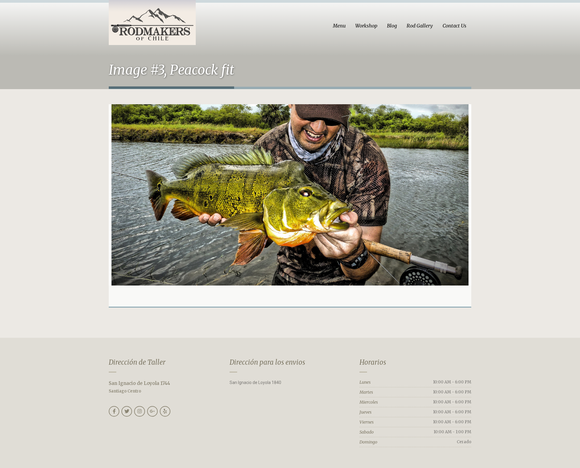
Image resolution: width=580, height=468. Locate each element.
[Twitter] (126, 411)
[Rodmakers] (152, 22)
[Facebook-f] (114, 411)
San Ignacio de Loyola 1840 (255, 382)
